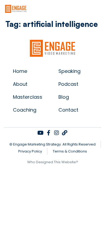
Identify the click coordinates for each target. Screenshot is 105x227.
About (20, 84)
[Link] (64, 133)
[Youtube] (40, 133)
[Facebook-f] (48, 133)
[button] (101, 8)
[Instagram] (56, 133)
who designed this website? (52, 162)
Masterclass (27, 97)
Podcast (68, 84)
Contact (68, 110)
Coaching (24, 110)
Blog (63, 97)
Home (20, 71)
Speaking (69, 71)
